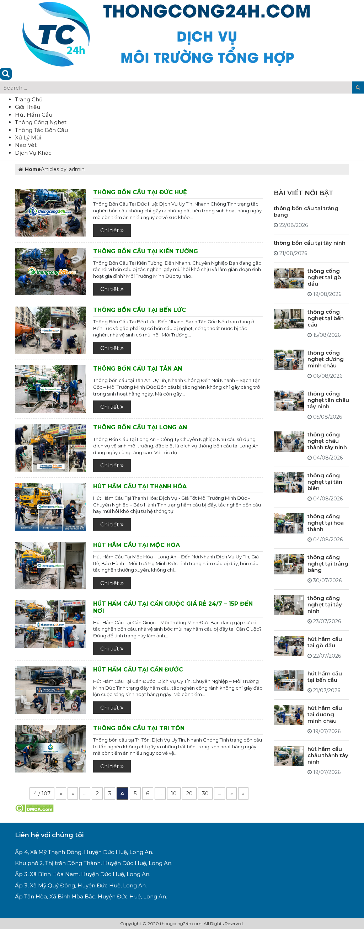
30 (205, 793)
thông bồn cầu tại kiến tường (145, 251)
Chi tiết (109, 230)
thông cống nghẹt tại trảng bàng (327, 563)
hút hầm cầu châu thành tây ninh (327, 755)
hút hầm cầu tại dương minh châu (324, 714)
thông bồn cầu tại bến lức (139, 310)
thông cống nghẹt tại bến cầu (325, 318)
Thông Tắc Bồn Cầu (41, 130)
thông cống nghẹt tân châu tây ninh (328, 400)
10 (174, 793)
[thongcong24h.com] (166, 33)
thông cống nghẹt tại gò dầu (324, 277)
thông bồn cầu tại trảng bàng (306, 211)
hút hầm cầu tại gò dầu (324, 642)
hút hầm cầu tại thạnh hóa (140, 486)
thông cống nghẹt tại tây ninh (324, 604)
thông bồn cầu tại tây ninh (310, 242)
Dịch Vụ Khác (33, 152)
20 (189, 793)
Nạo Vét (26, 145)
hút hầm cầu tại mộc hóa (136, 545)
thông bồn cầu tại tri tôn (138, 728)
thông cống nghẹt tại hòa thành (325, 522)
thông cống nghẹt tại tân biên (324, 482)
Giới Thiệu (27, 106)
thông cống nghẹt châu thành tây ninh (327, 441)
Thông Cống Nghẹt (40, 122)
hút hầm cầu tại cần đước (138, 669)
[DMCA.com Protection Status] (34, 807)
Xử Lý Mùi (28, 137)
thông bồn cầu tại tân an (137, 368)
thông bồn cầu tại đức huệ (140, 192)
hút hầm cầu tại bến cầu (324, 676)
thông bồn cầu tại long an (140, 427)
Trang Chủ (29, 99)
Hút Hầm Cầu (33, 114)
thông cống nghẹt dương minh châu (325, 359)
